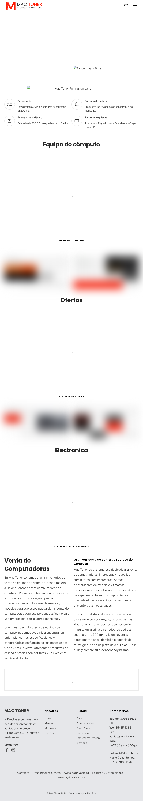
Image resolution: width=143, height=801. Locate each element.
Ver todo (82, 742)
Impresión (83, 733)
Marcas (49, 723)
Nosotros (50, 718)
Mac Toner (54, 793)
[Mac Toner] (24, 5)
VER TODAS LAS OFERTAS (71, 396)
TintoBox (91, 793)
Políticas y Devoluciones (107, 772)
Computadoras (86, 723)
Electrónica (83, 728)
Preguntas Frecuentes (47, 772)
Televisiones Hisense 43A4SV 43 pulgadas (40, 518)
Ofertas (49, 733)
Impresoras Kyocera (89, 738)
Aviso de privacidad (76, 772)
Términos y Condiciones (70, 777)
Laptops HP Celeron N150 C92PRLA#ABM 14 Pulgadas (49, 213)
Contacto (23, 772)
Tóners (81, 718)
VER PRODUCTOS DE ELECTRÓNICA (71, 546)
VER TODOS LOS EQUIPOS (71, 240)
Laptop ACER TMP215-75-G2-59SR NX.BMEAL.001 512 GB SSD (54, 368)
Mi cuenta (50, 728)
